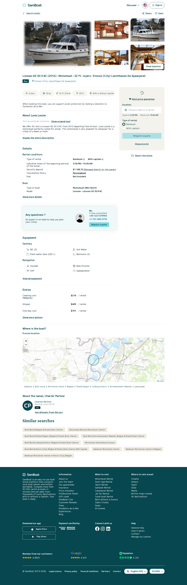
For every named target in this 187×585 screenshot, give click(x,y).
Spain (134, 484)
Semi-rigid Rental (103, 482)
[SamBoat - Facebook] (97, 529)
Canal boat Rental (104, 496)
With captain (132, 128)
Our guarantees (66, 484)
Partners (106, 571)
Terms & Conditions (89, 571)
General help (137, 528)
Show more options (33, 317)
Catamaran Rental (104, 490)
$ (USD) (156, 571)
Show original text (60, 121)
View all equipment (32, 278)
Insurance (63, 487)
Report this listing (143, 155)
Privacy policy (71, 571)
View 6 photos (153, 66)
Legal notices (55, 571)
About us (63, 479)
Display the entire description (38, 137)
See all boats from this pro (49, 412)
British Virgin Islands (141, 493)
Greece (134, 482)
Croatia (135, 479)
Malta (134, 490)
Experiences (65, 511)
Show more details (32, 196)
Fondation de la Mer (69, 508)
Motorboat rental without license (100, 442)
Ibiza (133, 487)
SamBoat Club (66, 499)
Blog (61, 514)
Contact (135, 534)
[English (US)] (145, 5)
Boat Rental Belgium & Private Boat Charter (44, 429)
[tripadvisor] (126, 553)
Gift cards (64, 496)
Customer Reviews (68, 502)
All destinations (139, 496)
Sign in (158, 4)
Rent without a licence (106, 499)
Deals (97, 505)
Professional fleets (68, 493)
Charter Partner (43, 401)
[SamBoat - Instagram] (102, 529)
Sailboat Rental (103, 487)
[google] (76, 553)
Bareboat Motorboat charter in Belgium (143, 449)
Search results (33, 13)
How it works (138, 531)
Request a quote (99, 224)
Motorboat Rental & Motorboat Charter (87, 429)
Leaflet (161, 381)
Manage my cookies (141, 536)
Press (61, 505)
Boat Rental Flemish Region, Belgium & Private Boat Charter (51, 436)
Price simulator (66, 490)
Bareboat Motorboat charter (107, 449)
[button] (26, 341)
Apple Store (41, 529)
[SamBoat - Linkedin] (108, 529)
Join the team (66, 482)
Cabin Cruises (102, 502)
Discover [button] (132, 5)
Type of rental (129, 120)
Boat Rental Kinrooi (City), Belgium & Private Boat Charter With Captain (56, 449)
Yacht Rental (101, 484)
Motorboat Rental (104, 479)
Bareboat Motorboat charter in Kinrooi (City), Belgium (48, 455)
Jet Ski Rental (102, 493)
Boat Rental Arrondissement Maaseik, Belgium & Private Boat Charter (113, 436)
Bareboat (130, 124)
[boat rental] (32, 5)
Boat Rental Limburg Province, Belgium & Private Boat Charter (52, 442)
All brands (100, 508)
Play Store (41, 536)
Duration (126, 104)
